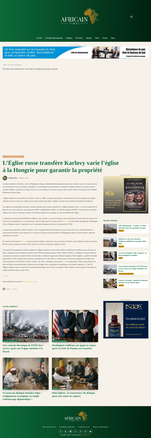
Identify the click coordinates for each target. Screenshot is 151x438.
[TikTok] (75, 431)
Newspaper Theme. (86, 435)
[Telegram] (35, 295)
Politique (55, 388)
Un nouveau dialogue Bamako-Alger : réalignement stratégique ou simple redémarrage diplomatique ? (22, 396)
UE (64, 261)
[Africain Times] (75, 17)
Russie (8, 289)
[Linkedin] (20, 295)
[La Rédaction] (5, 178)
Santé (120, 258)
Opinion (5, 388)
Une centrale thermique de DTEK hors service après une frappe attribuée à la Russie (23, 348)
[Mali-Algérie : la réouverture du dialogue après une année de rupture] (75, 374)
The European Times (30, 281)
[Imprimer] (30, 295)
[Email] (25, 295)
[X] (10, 295)
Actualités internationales (14, 65)
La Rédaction (12, 178)
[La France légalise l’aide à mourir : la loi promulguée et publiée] (110, 256)
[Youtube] (90, 431)
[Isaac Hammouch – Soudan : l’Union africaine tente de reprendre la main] (110, 228)
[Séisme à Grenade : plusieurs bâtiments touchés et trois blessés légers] (110, 283)
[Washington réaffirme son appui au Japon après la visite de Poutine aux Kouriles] (75, 326)
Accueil (5, 65)
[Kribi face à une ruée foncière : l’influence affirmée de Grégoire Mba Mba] (110, 242)
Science (121, 285)
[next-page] (108, 291)
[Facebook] (5, 295)
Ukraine (66, 221)
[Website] (85, 431)
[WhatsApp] (15, 295)
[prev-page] (104, 291)
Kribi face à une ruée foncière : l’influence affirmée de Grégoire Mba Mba (132, 241)
